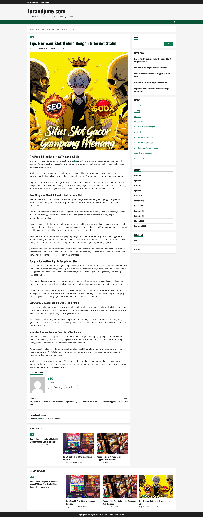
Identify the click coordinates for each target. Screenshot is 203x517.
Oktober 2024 (139, 221)
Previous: (53, 401)
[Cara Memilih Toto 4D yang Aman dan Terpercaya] (79, 443)
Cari (136, 37)
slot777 (137, 111)
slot (75, 161)
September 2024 (140, 226)
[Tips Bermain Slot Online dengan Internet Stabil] (156, 486)
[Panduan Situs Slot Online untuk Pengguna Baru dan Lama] (112, 443)
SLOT (32, 37)
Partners (137, 250)
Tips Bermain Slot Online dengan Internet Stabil (150, 82)
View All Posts (71, 387)
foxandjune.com (46, 10)
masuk (42, 419)
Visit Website (55, 387)
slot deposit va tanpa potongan (147, 148)
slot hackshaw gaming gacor (145, 137)
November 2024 (139, 215)
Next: (105, 400)
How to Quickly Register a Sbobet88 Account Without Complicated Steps (44, 440)
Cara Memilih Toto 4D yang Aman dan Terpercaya (77, 458)
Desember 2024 (139, 210)
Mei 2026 (137, 175)
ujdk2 (33, 48)
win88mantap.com (141, 158)
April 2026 (138, 180)
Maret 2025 (138, 195)
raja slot (137, 116)
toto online (138, 132)
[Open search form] (175, 22)
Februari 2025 (139, 200)
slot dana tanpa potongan (144, 127)
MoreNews (109, 514)
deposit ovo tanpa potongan (145, 153)
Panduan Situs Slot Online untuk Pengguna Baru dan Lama (109, 458)
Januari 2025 (138, 205)
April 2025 (137, 190)
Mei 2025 (137, 185)
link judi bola (139, 121)
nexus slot (138, 106)
